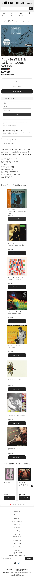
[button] (14, 469)
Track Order (17, 518)
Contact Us (17, 534)
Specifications (16, 140)
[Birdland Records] (17, 2)
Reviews (5, 143)
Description (6, 140)
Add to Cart (17, 219)
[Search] (31, 8)
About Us (17, 527)
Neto (23, 575)
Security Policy (17, 550)
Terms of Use (17, 540)
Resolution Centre (17, 522)
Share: (3, 69)
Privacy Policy (17, 543)
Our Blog (17, 531)
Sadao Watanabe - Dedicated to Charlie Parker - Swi (17, 211)
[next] (32, 486)
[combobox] (15, 8)
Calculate (17, 114)
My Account (17, 515)
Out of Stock (24, 498)
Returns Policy (17, 547)
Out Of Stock (17, 253)
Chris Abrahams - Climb (15, 380)
